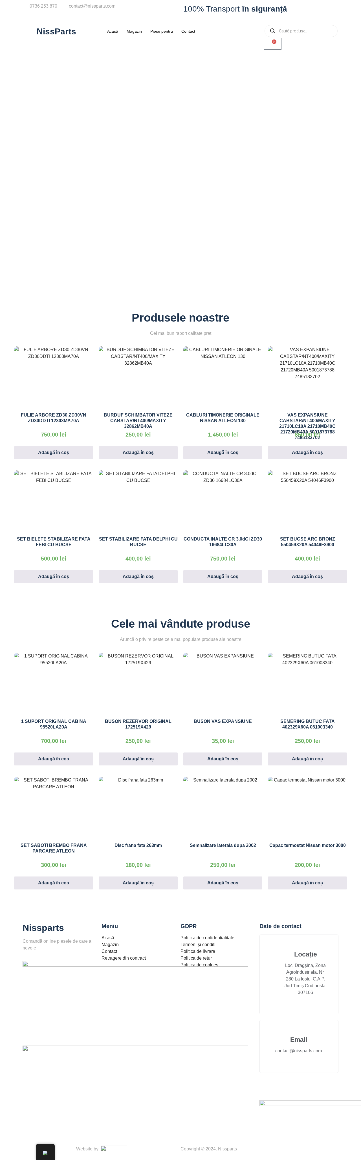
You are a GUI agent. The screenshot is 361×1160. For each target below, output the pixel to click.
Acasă (112, 31)
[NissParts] (30, 31)
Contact (188, 31)
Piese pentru (161, 31)
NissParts (56, 31)
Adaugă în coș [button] (53, 452)
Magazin (134, 31)
